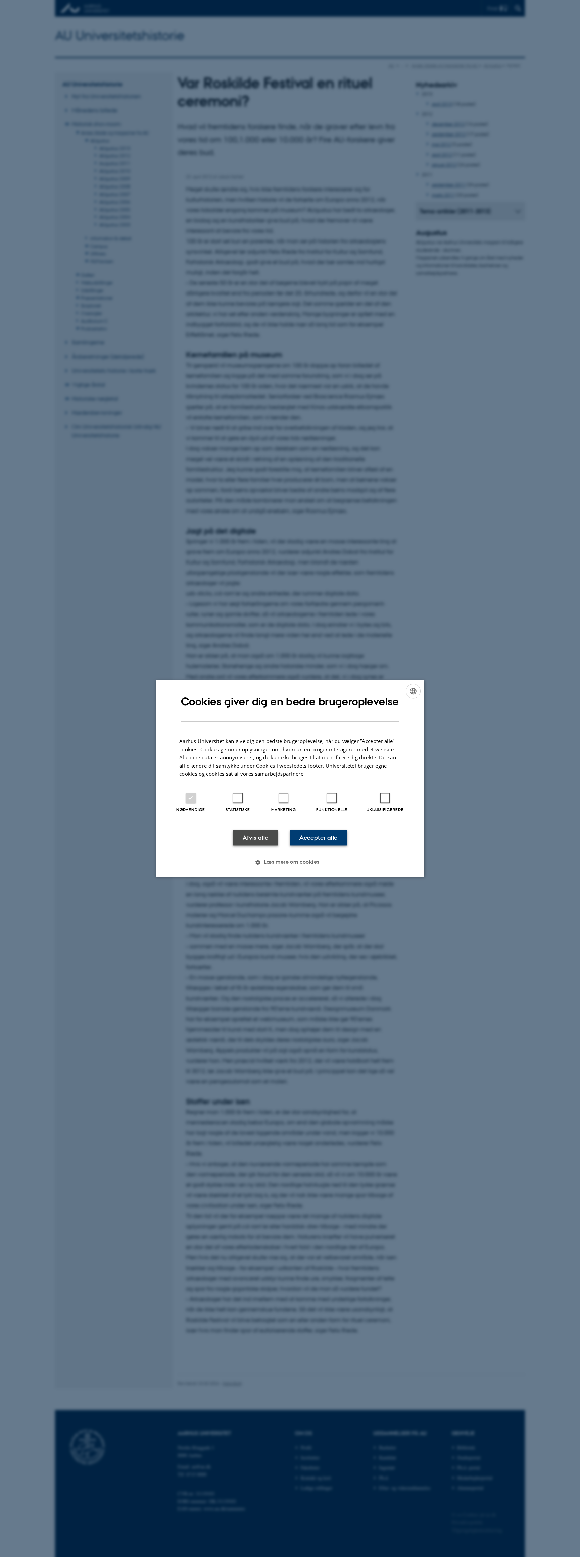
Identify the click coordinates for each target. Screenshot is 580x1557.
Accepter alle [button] (318, 837)
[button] (289, 862)
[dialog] (290, 778)
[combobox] (413, 691)
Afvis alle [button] (256, 837)
